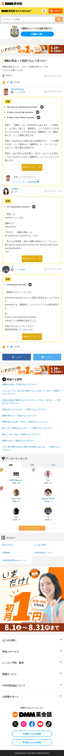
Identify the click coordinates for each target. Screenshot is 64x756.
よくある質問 (40, 544)
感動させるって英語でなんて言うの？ (18, 440)
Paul (48, 480)
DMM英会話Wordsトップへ (14, 560)
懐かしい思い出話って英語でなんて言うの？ (21, 434)
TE (48, 517)
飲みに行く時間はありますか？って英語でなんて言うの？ (27, 428)
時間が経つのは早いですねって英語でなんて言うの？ (25, 421)
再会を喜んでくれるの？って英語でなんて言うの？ (24, 409)
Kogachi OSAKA (48, 498)
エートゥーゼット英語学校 (24, 182)
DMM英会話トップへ (43, 552)
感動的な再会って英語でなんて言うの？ (19, 384)
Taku (16, 517)
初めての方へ (8, 544)
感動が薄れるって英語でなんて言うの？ (19, 415)
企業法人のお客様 (32, 733)
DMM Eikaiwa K (16, 480)
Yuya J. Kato (16, 498)
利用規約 (6, 552)
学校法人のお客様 (32, 742)
